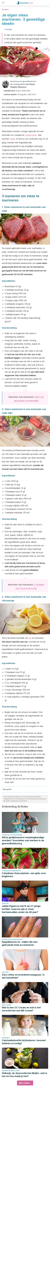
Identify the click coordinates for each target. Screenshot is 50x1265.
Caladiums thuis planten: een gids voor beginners (24, 875)
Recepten (5, 9)
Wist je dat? (7, 1005)
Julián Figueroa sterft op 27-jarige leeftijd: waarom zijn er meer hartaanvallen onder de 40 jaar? (21, 909)
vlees (12, 139)
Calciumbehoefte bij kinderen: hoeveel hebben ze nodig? (24, 1042)
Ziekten (5, 903)
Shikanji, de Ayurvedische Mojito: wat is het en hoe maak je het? (24, 1075)
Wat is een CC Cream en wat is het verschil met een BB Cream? (21, 1009)
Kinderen (6, 1038)
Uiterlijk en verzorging (12, 835)
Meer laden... (25, 1083)
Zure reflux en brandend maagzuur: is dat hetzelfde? (23, 976)
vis (30, 638)
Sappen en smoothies (11, 1071)
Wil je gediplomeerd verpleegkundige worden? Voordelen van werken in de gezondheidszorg (23, 840)
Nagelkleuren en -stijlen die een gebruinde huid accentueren (19, 943)
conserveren (31, 135)
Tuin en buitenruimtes (11, 871)
